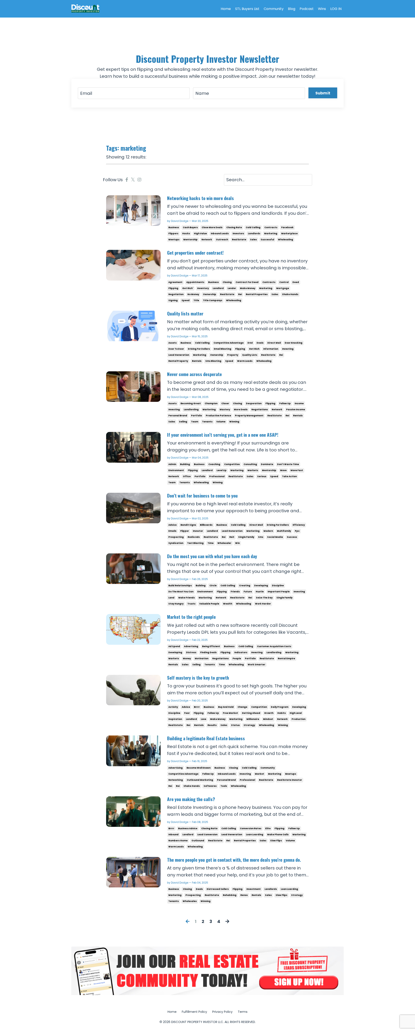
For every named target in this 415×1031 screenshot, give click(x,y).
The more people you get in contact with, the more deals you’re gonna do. (234, 859)
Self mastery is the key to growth (198, 677)
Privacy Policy (222, 1012)
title (196, 300)
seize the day (264, 597)
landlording (191, 409)
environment (176, 470)
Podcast (307, 8)
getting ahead (251, 713)
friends (235, 591)
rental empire (286, 658)
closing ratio (209, 828)
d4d (250, 342)
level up (222, 470)
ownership (209, 294)
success (292, 537)
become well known (199, 767)
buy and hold (226, 707)
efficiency (299, 525)
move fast (296, 470)
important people (279, 591)
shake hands (290, 294)
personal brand (177, 415)
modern (268, 531)
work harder (263, 603)
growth (268, 713)
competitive (232, 464)
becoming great (190, 403)
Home (226, 8)
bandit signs (188, 525)
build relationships (180, 585)
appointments (195, 282)
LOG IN (336, 8)
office (187, 476)
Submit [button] (322, 93)
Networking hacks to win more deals (200, 198)
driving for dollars (199, 349)
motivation (201, 658)
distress (191, 652)
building (185, 464)
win (237, 543)
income (299, 403)
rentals (196, 361)
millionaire (252, 719)
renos (244, 895)
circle (213, 585)
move (283, 470)
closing (227, 282)
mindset (268, 719)
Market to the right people (191, 616)
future (248, 591)
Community (274, 8)
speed (186, 300)
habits (281, 713)
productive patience (218, 415)
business (173, 227)
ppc (297, 531)
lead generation (178, 355)
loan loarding (254, 834)
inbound (173, 834)
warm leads (244, 361)
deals (260, 342)
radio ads (194, 537)
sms (260, 537)
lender (232, 288)
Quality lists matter (185, 313)
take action (289, 476)
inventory (203, 288)
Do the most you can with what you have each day (212, 556)
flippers (173, 233)
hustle (260, 591)
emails (172, 531)
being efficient (211, 646)
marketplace (289, 233)
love (203, 719)
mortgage (282, 288)
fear (187, 713)
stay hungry (176, 603)
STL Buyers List (247, 8)
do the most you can (180, 591)
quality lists (249, 355)
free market (230, 713)
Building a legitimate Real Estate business (206, 738)
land (171, 597)
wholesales (190, 901)
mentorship (190, 239)
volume (220, 421)
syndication (175, 543)
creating (244, 585)
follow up (285, 403)
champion (211, 403)
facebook (287, 227)
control (284, 282)
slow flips (276, 840)
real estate (239, 239)
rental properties (257, 294)
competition (259, 707)
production (298, 719)
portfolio (196, 415)
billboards (206, 525)
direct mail (274, 342)
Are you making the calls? (191, 799)
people (237, 658)
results (212, 725)
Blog (291, 8)
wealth (227, 603)
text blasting (195, 543)
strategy (249, 725)
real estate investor (289, 780)
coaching (214, 464)
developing (261, 585)
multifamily (284, 531)
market (259, 774)
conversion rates (250, 828)
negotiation (176, 294)
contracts (270, 227)
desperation (254, 403)
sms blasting (213, 361)
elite (268, 828)
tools (223, 786)
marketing (270, 233)
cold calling (253, 227)
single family (246, 537)
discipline (278, 585)
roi (178, 786)
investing (288, 349)
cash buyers (190, 227)
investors (238, 233)
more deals (240, 409)
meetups (173, 239)
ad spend (174, 646)
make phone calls (278, 834)
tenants (207, 421)
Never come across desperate (194, 374)
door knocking (293, 342)
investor (198, 531)
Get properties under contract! (195, 252)
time (211, 543)
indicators (240, 652)
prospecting (176, 537)
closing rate (234, 227)
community (267, 767)
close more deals (212, 227)
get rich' (187, 288)
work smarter (256, 664)
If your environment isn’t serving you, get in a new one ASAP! (222, 434)
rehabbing (229, 895)
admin (172, 464)
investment (253, 889)
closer (225, 403)
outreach (222, 239)
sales (253, 239)
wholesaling (285, 239)
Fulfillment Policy (194, 1012)
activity (173, 707)
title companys (212, 300)
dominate (267, 464)
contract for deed (247, 282)
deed (295, 282)
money (187, 658)
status (235, 725)
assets (172, 342)
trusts (191, 603)
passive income (295, 409)
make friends (186, 597)
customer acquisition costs (274, 646)
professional (217, 476)
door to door (176, 349)
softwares (210, 786)
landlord (218, 288)
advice (172, 525)
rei (240, 294)
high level (296, 713)
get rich (254, 349)
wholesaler (224, 543)
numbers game (178, 840)
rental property (178, 361)
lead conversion (207, 834)
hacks (186, 233)
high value (200, 233)
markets (252, 470)
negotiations (259, 409)
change (242, 707)
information (270, 349)
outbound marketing (200, 780)
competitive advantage (229, 342)
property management (249, 415)
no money (193, 294)
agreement (175, 282)
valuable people (209, 603)
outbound (198, 840)
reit (231, 537)
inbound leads (220, 233)
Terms (242, 1012)
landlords (254, 233)
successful (267, 239)
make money (247, 288)
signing (173, 300)
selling (183, 421)
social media (275, 537)
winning (234, 421)
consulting (250, 464)
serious (261, 476)
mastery (225, 409)
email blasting (222, 349)
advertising (191, 646)
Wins (322, 8)
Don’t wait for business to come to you (202, 495)
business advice (187, 828)
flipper (184, 531)
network (206, 239)
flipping (173, 288)
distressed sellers (218, 889)
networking (175, 780)
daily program (279, 707)
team (194, 421)
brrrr (197, 707)
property (232, 355)
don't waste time (288, 464)
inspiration (175, 719)
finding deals (208, 652)
